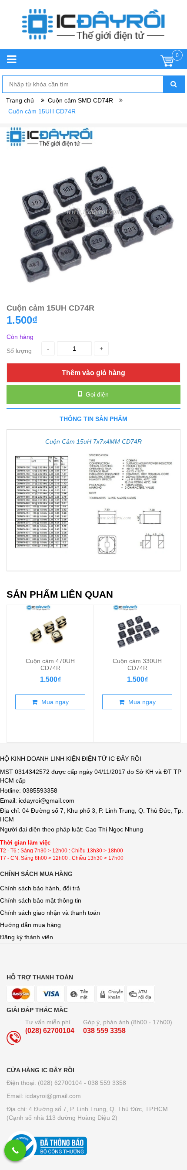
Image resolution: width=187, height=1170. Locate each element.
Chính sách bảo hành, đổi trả (40, 888)
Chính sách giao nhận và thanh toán (50, 912)
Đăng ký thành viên (26, 937)
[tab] (93, 418)
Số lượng (19, 350)
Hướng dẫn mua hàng (30, 924)
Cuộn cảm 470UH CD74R (50, 664)
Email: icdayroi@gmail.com (44, 1095)
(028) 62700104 (49, 1030)
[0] (167, 63)
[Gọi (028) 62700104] (15, 1150)
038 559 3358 (104, 1030)
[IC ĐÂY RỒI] (93, 29)
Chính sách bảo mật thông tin (40, 900)
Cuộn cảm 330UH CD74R (137, 664)
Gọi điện (96, 394)
